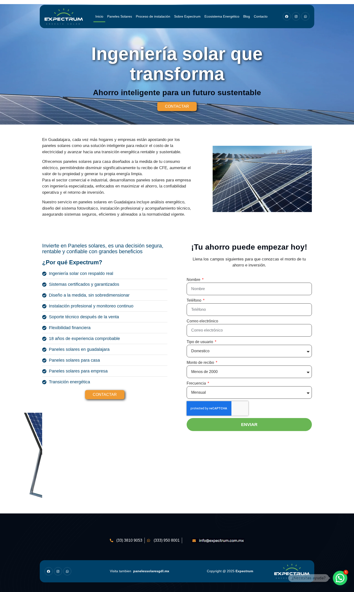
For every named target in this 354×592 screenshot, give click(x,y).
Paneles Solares (119, 16)
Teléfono (194, 300)
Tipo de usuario (200, 342)
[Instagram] (296, 16)
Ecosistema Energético (221, 16)
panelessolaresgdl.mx (151, 571)
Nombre (194, 280)
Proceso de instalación (153, 16)
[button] (340, 578)
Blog (246, 16)
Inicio (99, 16)
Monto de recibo (201, 362)
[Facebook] (287, 16)
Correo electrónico (202, 321)
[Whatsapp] (305, 16)
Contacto (261, 16)
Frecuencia (197, 383)
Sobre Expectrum (187, 16)
